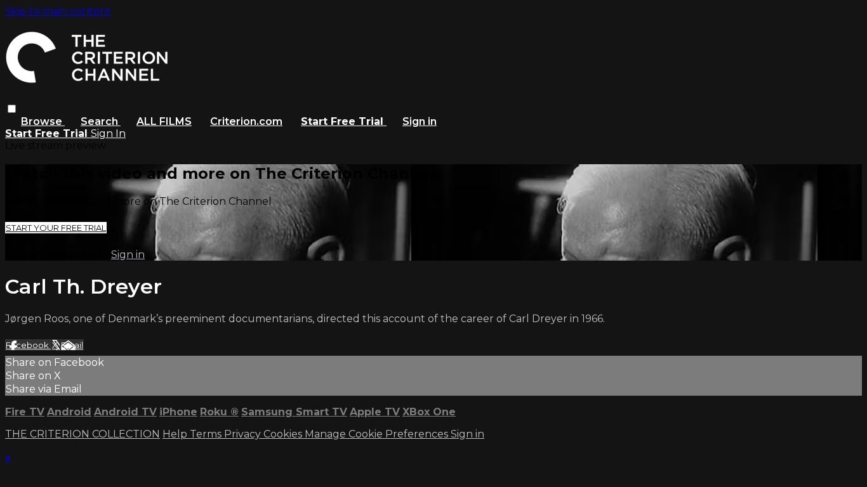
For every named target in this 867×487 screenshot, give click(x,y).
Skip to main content (58, 11)
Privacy (243, 434)
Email (72, 345)
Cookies (284, 434)
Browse (43, 121)
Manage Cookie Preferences (378, 434)
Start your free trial (56, 228)
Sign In (108, 133)
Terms (207, 434)
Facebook (28, 345)
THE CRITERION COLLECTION (82, 434)
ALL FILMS (164, 121)
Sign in (419, 121)
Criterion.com (246, 121)
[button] (12, 109)
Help (176, 434)
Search (101, 121)
